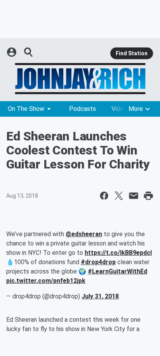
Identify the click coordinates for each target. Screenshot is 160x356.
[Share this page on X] (118, 195)
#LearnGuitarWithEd (117, 271)
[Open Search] (28, 52)
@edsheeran (84, 234)
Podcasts (82, 108)
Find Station (132, 53)
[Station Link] (80, 78)
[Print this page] (148, 195)
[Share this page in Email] (133, 195)
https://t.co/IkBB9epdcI (118, 252)
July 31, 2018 (100, 296)
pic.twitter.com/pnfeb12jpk (45, 280)
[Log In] (12, 52)
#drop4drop (98, 262)
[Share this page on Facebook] (104, 195)
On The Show (26, 108)
